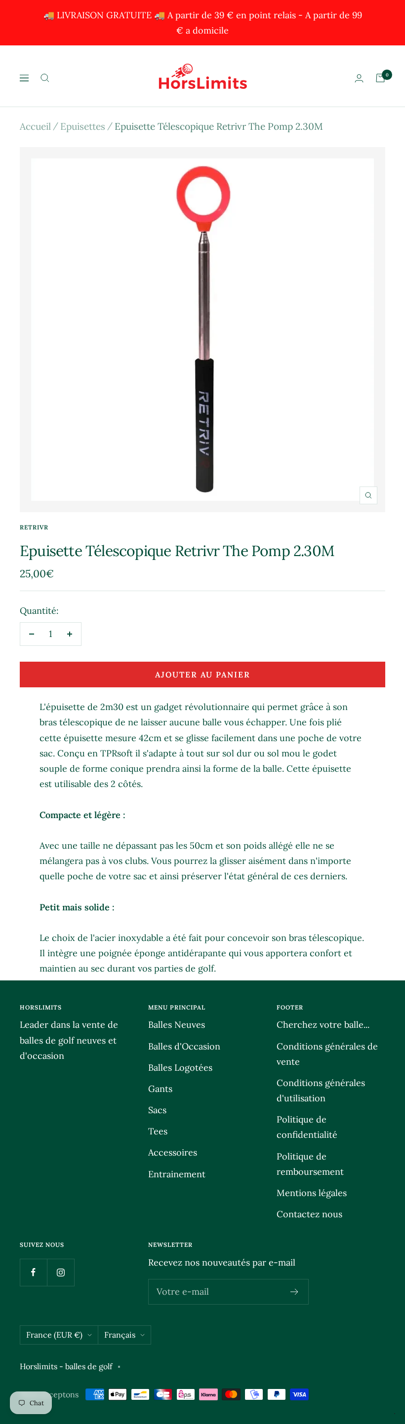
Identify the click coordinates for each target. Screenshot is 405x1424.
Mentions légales (312, 1193)
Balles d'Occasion (184, 1046)
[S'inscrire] (294, 1291)
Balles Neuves (176, 1024)
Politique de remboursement (310, 1164)
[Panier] (380, 78)
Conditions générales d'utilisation (321, 1090)
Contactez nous (309, 1214)
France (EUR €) (54, 1335)
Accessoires (172, 1152)
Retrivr (34, 527)
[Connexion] (359, 78)
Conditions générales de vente (327, 1054)
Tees (157, 1131)
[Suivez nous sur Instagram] (60, 1272)
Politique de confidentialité (307, 1127)
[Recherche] (44, 78)
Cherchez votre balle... (323, 1024)
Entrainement (176, 1174)
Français (119, 1335)
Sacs (157, 1110)
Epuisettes (82, 126)
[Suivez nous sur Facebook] (33, 1272)
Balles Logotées (180, 1067)
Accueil (35, 126)
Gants (160, 1088)
